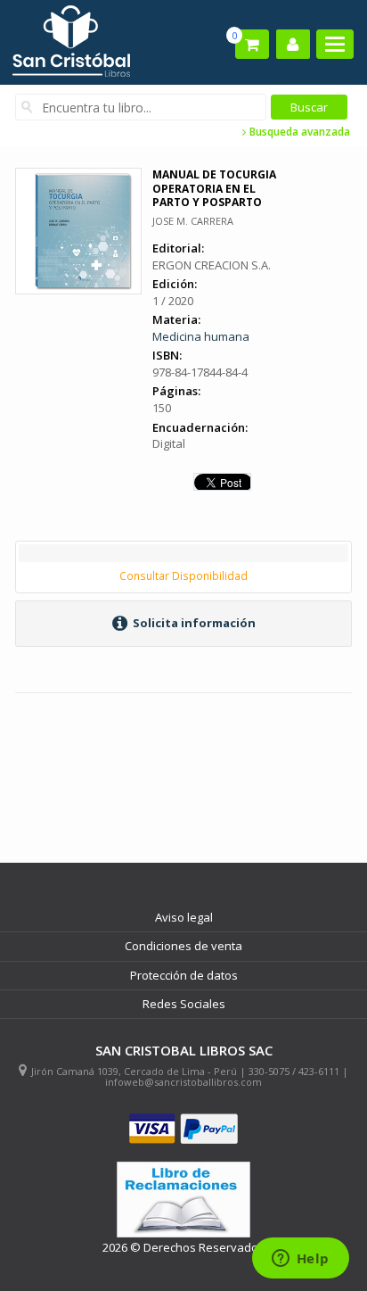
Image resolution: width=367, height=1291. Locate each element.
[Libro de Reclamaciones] (183, 1199)
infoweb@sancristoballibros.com (183, 1081)
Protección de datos (184, 975)
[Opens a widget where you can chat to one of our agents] (300, 1259)
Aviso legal (184, 917)
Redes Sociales (184, 1004)
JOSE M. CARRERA (192, 221)
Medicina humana (200, 336)
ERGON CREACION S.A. (211, 265)
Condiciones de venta (183, 946)
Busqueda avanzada (298, 132)
